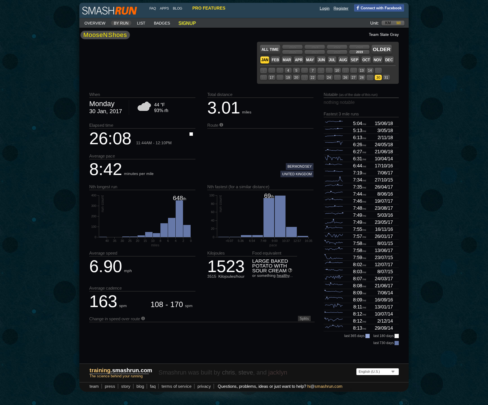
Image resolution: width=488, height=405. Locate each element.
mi (398, 23)
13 (362, 71)
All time (270, 49)
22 (313, 78)
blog (177, 8)
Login (325, 8)
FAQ (152, 8)
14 (370, 71)
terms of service (176, 386)
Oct (366, 60)
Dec (389, 60)
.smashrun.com (121, 370)
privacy (204, 386)
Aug (343, 60)
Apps (164, 8)
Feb (275, 60)
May (310, 60)
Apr (298, 60)
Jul (332, 60)
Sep (354, 60)
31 (386, 78)
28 (362, 78)
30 (378, 78)
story (125, 386)
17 (272, 78)
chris (228, 372)
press (110, 386)
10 (337, 71)
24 (329, 78)
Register (341, 8)
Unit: (374, 23)
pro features (208, 8)
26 (345, 78)
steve (245, 372)
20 (296, 78)
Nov (378, 60)
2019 (359, 52)
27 (354, 78)
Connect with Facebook (381, 8)
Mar (287, 60)
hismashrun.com (325, 386)
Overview (94, 23)
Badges (162, 23)
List (141, 23)
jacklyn (277, 372)
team (94, 386)
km (388, 23)
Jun (321, 60)
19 (288, 78)
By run (121, 23)
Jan (264, 60)
